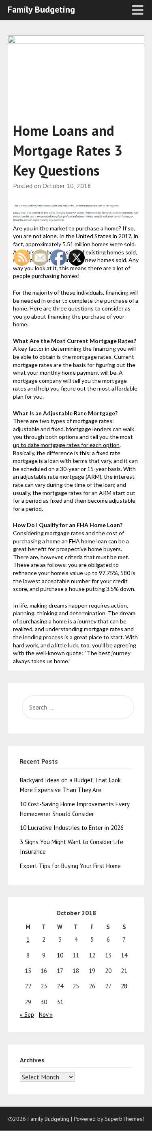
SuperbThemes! (124, 1118)
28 (124, 986)
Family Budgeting (41, 9)
